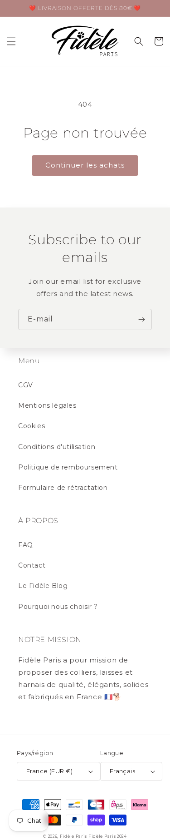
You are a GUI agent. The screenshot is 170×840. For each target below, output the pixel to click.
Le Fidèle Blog (43, 586)
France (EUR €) (49, 771)
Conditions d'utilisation (56, 447)
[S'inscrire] (141, 319)
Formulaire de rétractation (63, 488)
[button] (11, 41)
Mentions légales (47, 405)
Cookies (31, 426)
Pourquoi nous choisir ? (58, 607)
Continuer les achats (85, 165)
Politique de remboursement (68, 467)
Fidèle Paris (74, 836)
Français (122, 771)
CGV (25, 385)
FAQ (25, 545)
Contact (31, 565)
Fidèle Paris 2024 (107, 836)
